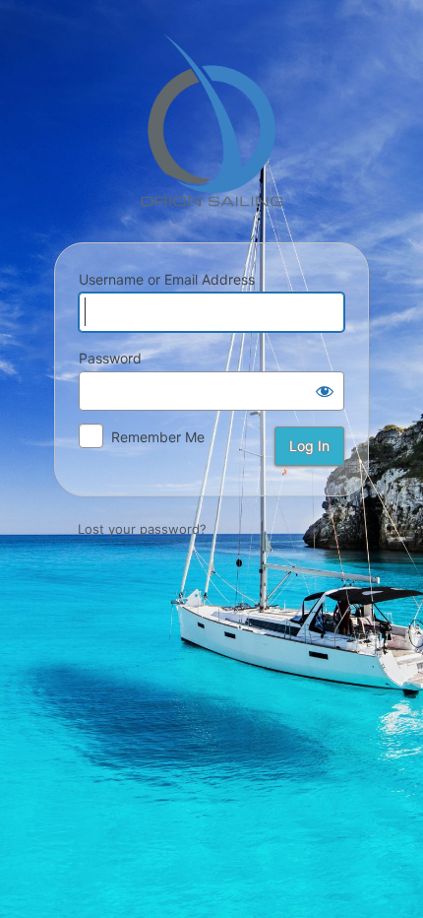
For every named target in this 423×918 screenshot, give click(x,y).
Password (110, 358)
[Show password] (324, 391)
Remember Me (158, 436)
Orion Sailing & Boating (211, 120)
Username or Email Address (167, 279)
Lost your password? (142, 529)
